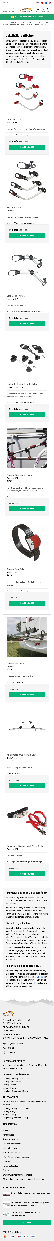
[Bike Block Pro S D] (27, 271)
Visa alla (27, 1222)
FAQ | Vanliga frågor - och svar (16, 1157)
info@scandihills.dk (4, 2)
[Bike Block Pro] (27, 94)
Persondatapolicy (10, 1166)
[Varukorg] (48, 9)
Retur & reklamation (11, 1153)
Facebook (11, 1052)
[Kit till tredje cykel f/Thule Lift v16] (27, 729)
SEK (37, 3)
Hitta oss (6, 1130)
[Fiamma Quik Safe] (27, 544)
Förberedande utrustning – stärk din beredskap (23, 1179)
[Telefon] (43, 9)
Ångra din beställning (12, 1139)
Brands (6, 1170)
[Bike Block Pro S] (27, 182)
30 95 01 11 (8, 2)
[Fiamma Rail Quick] (27, 638)
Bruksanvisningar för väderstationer (18, 1175)
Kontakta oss (8, 1135)
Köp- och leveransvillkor (13, 1144)
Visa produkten (27, 147)
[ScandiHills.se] (26, 10)
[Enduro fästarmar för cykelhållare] (27, 359)
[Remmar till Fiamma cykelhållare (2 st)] (27, 821)
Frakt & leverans (10, 1148)
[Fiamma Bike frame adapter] (27, 450)
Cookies (6, 1161)
